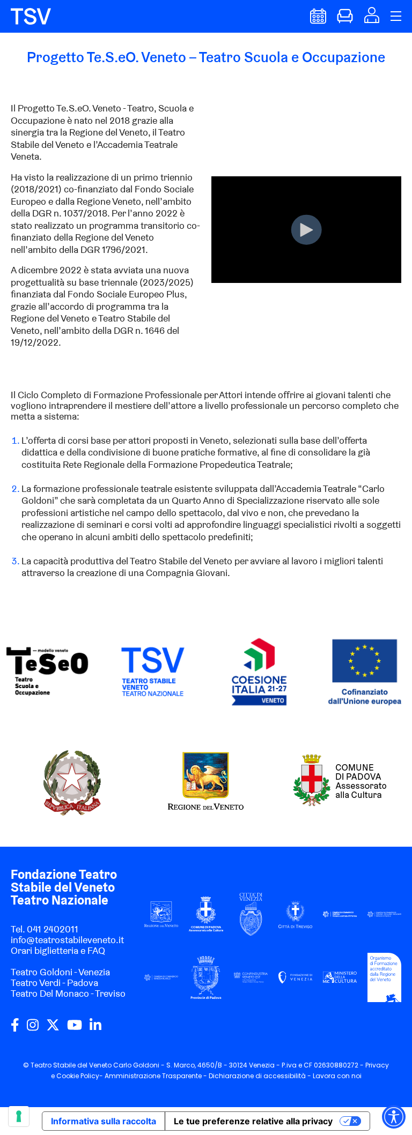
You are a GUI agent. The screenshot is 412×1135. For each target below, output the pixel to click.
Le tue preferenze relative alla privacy (253, 1121)
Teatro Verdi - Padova (54, 982)
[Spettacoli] (318, 20)
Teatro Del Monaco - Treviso (68, 993)
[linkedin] (95, 1029)
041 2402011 (52, 929)
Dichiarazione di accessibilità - (261, 1075)
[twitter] (53, 1029)
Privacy (377, 1065)
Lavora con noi (337, 1075)
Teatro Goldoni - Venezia (60, 972)
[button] (372, 19)
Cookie (67, 1075)
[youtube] (74, 1029)
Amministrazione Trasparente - (157, 1075)
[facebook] (15, 1029)
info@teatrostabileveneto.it (67, 940)
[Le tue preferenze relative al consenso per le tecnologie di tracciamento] (19, 1116)
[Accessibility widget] (394, 1117)
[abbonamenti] (345, 20)
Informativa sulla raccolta (103, 1121)
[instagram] (33, 1029)
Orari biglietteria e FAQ (58, 950)
